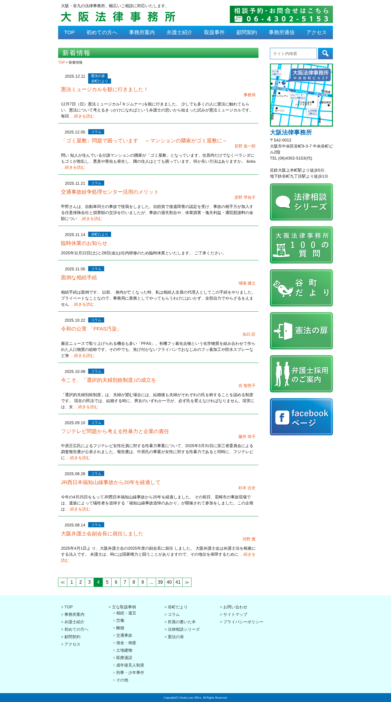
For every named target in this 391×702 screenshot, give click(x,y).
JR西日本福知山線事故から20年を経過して (111, 482)
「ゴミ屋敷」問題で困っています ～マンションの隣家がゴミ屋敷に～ (144, 140)
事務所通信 (282, 32)
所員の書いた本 (182, 622)
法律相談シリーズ (184, 629)
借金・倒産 (126, 642)
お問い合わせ (235, 607)
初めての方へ (101, 32)
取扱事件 (214, 32)
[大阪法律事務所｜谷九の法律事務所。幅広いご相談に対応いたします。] (118, 21)
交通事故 (124, 635)
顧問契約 (246, 32)
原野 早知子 (245, 197)
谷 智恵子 (247, 385)
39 (160, 582)
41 (178, 582)
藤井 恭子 (247, 436)
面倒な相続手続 (79, 277)
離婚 (120, 628)
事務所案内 (142, 32)
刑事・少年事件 (130, 672)
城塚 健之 (247, 283)
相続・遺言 (126, 613)
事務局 (250, 95)
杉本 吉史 (247, 487)
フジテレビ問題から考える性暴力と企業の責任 (115, 431)
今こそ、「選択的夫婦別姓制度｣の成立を (108, 380)
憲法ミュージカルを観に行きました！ (105, 89)
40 (169, 582)
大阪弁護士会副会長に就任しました (102, 533)
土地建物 (124, 650)
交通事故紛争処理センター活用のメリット (110, 192)
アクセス (316, 32)
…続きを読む (82, 116)
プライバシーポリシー (243, 622)
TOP (69, 32)
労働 (120, 620)
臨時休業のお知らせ (84, 243)
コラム (96, 132)
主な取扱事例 (124, 607)
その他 (122, 680)
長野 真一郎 (245, 146)
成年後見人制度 (130, 665)
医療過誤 (124, 657)
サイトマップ (235, 614)
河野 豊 (249, 539)
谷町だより (99, 81)
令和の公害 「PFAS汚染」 (91, 329)
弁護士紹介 (179, 32)
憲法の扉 (98, 76)
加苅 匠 (249, 334)
